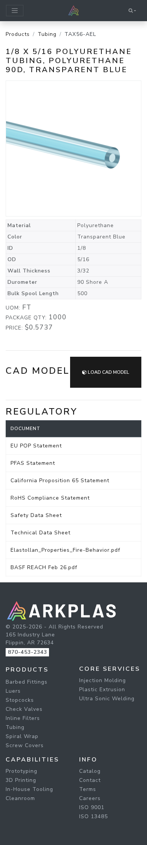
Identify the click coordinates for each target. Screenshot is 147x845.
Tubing (47, 34)
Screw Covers (25, 745)
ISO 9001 (91, 807)
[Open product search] (132, 10)
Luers (13, 691)
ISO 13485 (93, 816)
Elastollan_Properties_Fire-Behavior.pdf (65, 550)
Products (18, 34)
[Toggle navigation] (14, 10)
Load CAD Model (108, 372)
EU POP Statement (36, 445)
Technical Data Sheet (40, 532)
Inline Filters (23, 718)
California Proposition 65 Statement (60, 480)
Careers (90, 798)
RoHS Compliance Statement (50, 497)
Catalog (90, 771)
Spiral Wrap (22, 736)
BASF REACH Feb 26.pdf (44, 567)
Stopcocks (20, 700)
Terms (87, 789)
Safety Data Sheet (36, 515)
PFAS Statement (33, 463)
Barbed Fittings (26, 682)
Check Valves (24, 709)
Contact (90, 780)
